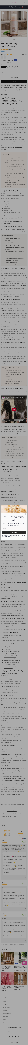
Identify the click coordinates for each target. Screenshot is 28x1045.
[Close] (25, 514)
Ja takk (14, 532)
